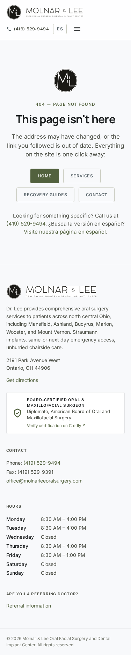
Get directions (22, 380)
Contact (96, 194)
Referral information (28, 606)
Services (82, 176)
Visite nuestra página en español (65, 231)
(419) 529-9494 (31, 29)
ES (60, 29)
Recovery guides (45, 194)
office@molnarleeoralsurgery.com (44, 481)
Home (44, 176)
